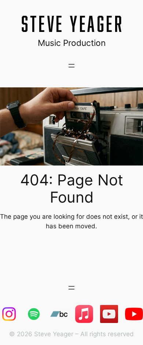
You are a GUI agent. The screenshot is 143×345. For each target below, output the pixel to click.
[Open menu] (71, 65)
